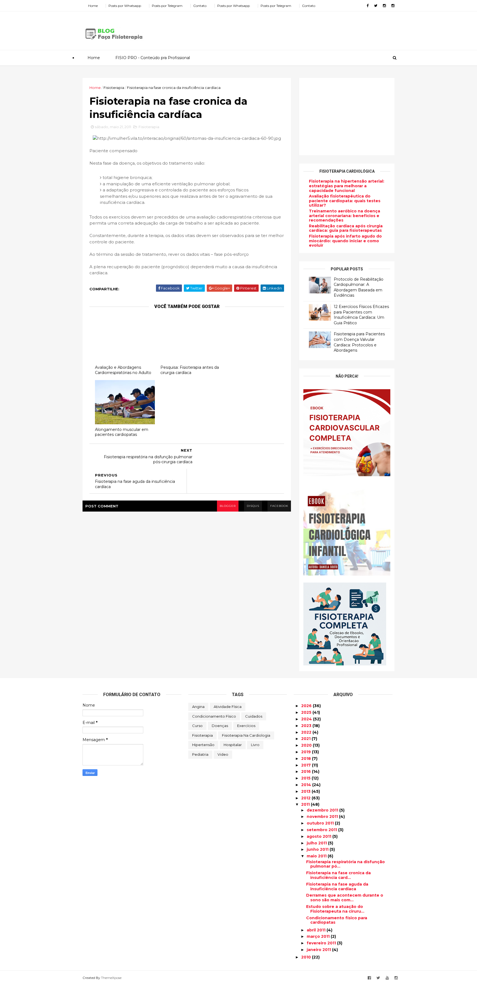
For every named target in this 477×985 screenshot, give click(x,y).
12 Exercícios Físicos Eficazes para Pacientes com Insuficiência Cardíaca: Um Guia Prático (361, 314)
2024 (307, 719)
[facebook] (368, 5)
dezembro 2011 (323, 810)
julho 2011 (317, 843)
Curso (197, 725)
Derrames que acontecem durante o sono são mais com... (344, 897)
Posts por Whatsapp (124, 6)
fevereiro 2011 (322, 943)
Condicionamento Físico (214, 716)
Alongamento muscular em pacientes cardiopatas (121, 432)
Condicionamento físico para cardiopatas (336, 920)
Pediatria (200, 754)
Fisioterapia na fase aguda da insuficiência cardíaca (337, 886)
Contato (199, 6)
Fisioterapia (114, 87)
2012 (306, 798)
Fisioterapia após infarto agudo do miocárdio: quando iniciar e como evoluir (345, 241)
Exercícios (246, 725)
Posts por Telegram (167, 6)
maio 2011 (317, 856)
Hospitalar (233, 744)
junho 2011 (318, 849)
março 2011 (319, 936)
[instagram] (384, 5)
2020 (307, 745)
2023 (306, 725)
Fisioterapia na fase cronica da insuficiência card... (338, 875)
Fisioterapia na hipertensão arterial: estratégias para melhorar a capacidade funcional (346, 186)
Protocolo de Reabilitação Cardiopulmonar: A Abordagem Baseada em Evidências (358, 287)
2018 (306, 758)
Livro (255, 744)
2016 (306, 771)
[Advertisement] (293, 28)
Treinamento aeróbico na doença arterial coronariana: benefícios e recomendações (344, 216)
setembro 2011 (322, 829)
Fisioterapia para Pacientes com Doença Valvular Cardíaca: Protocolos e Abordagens (359, 342)
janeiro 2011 (319, 949)
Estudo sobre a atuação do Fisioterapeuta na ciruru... (335, 909)
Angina (198, 706)
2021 (306, 738)
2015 (306, 778)
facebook (279, 506)
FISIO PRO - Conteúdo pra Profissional (152, 57)
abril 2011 (317, 930)
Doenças (220, 725)
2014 (306, 784)
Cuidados (253, 716)
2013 (306, 791)
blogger (228, 506)
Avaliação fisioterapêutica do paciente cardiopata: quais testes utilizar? (344, 201)
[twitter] (375, 5)
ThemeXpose (111, 978)
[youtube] (387, 978)
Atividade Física (228, 706)
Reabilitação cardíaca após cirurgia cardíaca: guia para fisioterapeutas (346, 228)
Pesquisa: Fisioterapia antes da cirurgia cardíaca (189, 370)
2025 (306, 712)
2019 (306, 751)
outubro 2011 (321, 823)
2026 (307, 705)
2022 (306, 732)
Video (223, 754)
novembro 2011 (323, 816)
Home (93, 6)
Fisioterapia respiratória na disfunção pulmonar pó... (345, 864)
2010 (306, 957)
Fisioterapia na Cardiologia (246, 735)
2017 (306, 765)
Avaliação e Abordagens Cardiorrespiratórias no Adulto (123, 370)
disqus (253, 506)
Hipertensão (203, 744)
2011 (306, 804)
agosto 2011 (319, 836)
